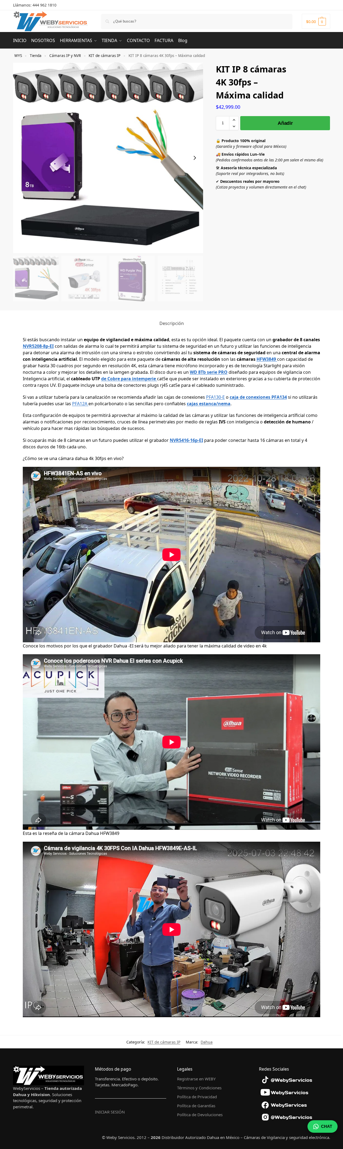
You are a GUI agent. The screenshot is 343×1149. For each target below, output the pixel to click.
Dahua (207, 1042)
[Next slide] (194, 158)
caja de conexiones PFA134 (258, 397)
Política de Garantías (196, 1105)
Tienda (35, 55)
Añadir (285, 123)
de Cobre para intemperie (128, 379)
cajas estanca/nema (208, 404)
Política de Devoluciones (200, 1114)
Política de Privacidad (197, 1096)
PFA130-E (215, 397)
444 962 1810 (44, 5)
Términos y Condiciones (199, 1087)
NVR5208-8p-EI (38, 346)
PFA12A (80, 404)
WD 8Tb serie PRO (208, 372)
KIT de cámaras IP (104, 55)
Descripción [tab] (171, 323)
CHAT (326, 1126)
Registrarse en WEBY (196, 1078)
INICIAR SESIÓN (110, 1112)
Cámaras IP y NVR (65, 55)
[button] (316, 21)
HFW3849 (267, 359)
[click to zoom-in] (108, 158)
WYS (18, 55)
